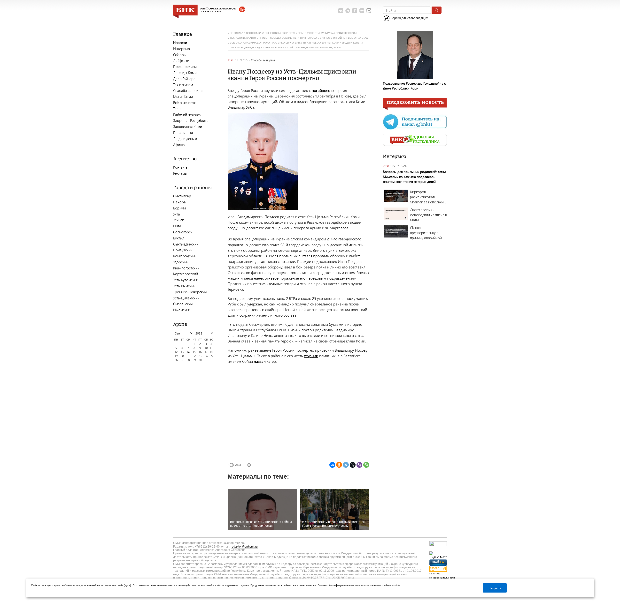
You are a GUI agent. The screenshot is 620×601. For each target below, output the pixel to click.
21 (188, 356)
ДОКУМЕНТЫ (289, 38)
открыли (311, 355)
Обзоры (179, 54)
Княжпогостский (186, 268)
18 (211, 352)
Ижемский (181, 309)
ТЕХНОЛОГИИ (238, 38)
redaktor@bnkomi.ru (244, 546)
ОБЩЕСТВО (271, 33)
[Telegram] (346, 465)
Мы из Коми (183, 96)
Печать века (183, 132)
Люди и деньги (185, 138)
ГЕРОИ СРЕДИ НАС (330, 47)
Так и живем (183, 84)
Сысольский (183, 303)
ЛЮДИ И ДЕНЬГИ (352, 42)
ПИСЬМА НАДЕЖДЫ (242, 47)
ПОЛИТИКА (236, 33)
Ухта (176, 214)
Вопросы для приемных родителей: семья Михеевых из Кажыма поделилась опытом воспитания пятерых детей (415, 176)
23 (200, 356)
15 (194, 352)
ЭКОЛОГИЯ (288, 33)
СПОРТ (313, 33)
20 (182, 356)
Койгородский (184, 255)
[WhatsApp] (366, 465)
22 (194, 356)
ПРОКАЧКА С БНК (272, 42)
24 (206, 356)
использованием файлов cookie (380, 585)
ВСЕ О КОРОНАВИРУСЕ (244, 42)
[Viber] (359, 465)
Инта (177, 225)
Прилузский (182, 249)
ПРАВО (302, 33)
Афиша (179, 144)
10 (206, 348)
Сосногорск (182, 232)
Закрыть (494, 588)
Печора (179, 202)
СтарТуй (288, 47)
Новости (180, 42)
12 (176, 352)
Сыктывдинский (185, 244)
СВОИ (276, 47)
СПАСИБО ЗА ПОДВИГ (263, 60)
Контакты (180, 167)
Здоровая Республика (191, 120)
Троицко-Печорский (190, 291)
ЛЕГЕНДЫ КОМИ (306, 47)
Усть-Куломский (185, 279)
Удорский (180, 262)
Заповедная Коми (187, 126)
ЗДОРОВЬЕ (264, 47)
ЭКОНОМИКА (254, 33)
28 (188, 360)
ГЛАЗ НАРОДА (308, 38)
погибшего (321, 90)
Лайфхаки (181, 60)
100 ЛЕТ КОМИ (330, 42)
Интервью (181, 48)
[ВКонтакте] (332, 465)
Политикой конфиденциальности (338, 585)
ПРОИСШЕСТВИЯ (346, 33)
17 (206, 352)
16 (200, 352)
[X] (353, 465)
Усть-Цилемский (186, 298)
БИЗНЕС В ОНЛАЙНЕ (332, 38)
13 (182, 352)
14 (188, 352)
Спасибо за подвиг (188, 90)
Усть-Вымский (184, 285)
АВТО (252, 38)
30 (200, 360)
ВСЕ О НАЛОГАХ (358, 38)
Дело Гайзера (184, 78)
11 (211, 348)
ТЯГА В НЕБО (311, 42)
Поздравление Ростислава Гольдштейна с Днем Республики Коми (414, 85)
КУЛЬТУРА (327, 33)
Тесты (177, 108)
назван (260, 361)
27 (182, 360)
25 (211, 356)
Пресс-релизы (185, 66)
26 (176, 360)
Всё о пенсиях (184, 102)
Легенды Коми (184, 72)
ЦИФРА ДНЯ (293, 42)
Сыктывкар (182, 195)
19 (176, 356)
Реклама (180, 173)
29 (194, 360)
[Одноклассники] (339, 465)
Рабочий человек (187, 114)
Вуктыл (178, 238)
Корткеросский (185, 273)
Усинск (178, 219)
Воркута (179, 208)
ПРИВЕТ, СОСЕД (269, 38)
